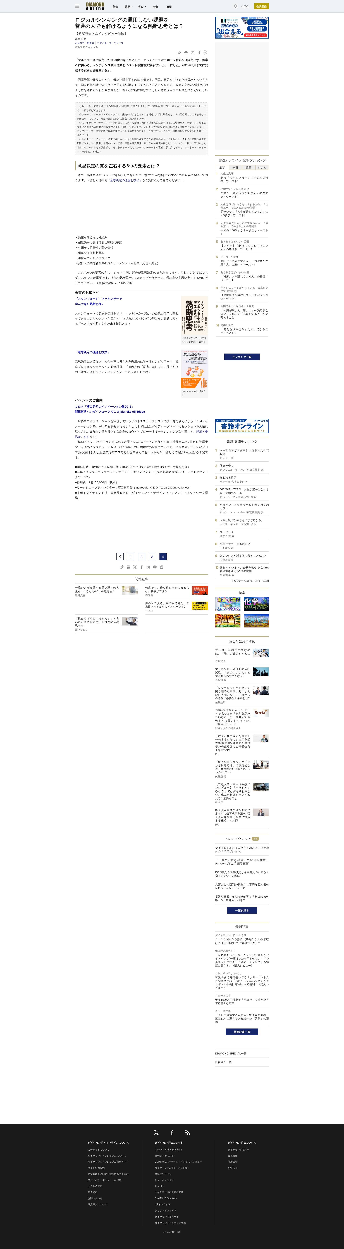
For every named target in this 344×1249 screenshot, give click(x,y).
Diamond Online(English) (168, 1149)
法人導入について (97, 1204)
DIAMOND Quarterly (166, 1198)
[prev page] (120, 556)
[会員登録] (261, 6)
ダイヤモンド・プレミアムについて (107, 1155)
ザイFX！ (160, 1186)
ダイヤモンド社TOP (238, 1149)
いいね (262, 167)
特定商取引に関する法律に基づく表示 (108, 1173)
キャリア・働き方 (84, 43)
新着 (115, 6)
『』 (92, 352)
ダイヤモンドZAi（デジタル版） (172, 1167)
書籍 (169, 6)
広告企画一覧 (223, 1062)
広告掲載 (92, 1192)
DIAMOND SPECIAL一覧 (230, 1053)
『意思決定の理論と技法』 (124, 180)
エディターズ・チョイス (110, 43)
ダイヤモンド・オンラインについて (108, 1142)
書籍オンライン (163, 1173)
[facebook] (172, 1133)
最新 (222, 167)
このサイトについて (98, 1149)
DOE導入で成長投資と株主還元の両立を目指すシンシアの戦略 (242, 874)
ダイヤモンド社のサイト (169, 1142)
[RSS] (187, 1133)
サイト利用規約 (96, 1167)
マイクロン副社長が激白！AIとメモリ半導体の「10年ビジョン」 (242, 849)
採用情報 (232, 1161)
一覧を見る (242, 910)
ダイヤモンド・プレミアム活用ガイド (108, 1161)
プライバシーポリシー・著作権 (104, 1180)
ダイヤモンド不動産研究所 (169, 1192)
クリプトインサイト (165, 1210)
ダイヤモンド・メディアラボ (170, 1222)
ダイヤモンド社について (242, 1142)
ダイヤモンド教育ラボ (167, 1216)
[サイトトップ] (95, 6)
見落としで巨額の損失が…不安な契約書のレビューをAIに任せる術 (242, 886)
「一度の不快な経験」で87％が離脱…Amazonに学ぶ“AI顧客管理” (242, 861)
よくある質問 (95, 1186)
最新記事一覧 (242, 1032)
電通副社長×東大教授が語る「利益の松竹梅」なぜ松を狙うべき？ (242, 898)
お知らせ (232, 1167)
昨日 (235, 167)
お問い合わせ (95, 1198)
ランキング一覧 (242, 357)
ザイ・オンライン (164, 1180)
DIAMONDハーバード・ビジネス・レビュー (178, 1161)
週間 (249, 167)
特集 (155, 6)
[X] (156, 1133)
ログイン (246, 6)
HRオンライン (162, 1204)
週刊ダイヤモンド (164, 1155)
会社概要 (232, 1155)
